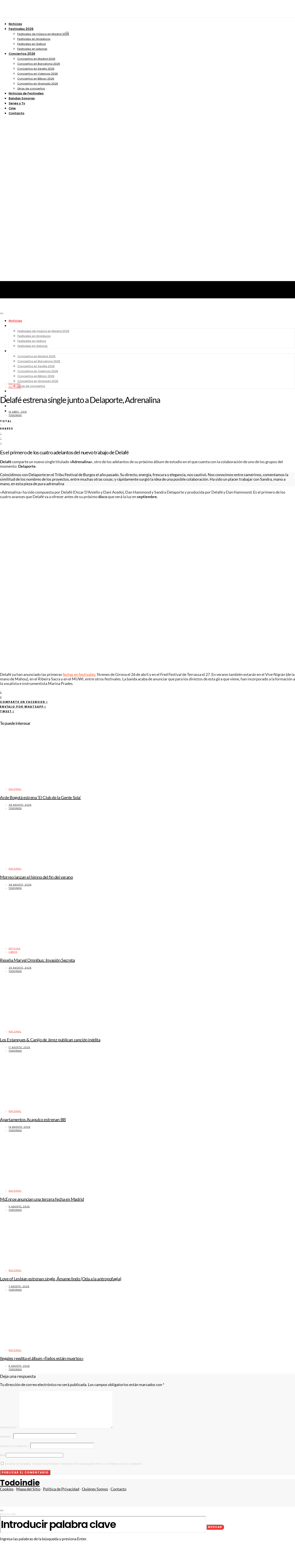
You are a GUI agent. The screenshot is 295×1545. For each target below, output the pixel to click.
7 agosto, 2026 (19, 1286)
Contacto (16, 113)
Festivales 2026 (21, 29)
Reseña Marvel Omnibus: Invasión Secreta (37, 960)
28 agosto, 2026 (20, 805)
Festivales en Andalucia (33, 39)
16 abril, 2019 (18, 412)
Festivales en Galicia (31, 44)
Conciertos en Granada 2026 (37, 84)
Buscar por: (8, 1514)
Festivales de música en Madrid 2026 (43, 34)
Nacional (15, 387)
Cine (12, 108)
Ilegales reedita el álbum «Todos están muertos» (41, 1358)
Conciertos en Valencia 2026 (37, 74)
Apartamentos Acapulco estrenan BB (33, 1119)
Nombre (6, 1436)
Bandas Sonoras (22, 98)
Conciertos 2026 (22, 54)
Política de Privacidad (61, 1489)
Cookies (7, 1489)
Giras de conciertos (31, 89)
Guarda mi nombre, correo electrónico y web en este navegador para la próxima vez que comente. (73, 1464)
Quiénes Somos (95, 1489)
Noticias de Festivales (26, 93)
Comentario (9, 1427)
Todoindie (15, 415)
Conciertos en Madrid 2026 (36, 59)
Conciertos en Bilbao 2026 (35, 79)
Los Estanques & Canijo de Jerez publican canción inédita (50, 1039)
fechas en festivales (79, 674)
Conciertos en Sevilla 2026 (35, 69)
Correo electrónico (15, 1446)
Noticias (15, 24)
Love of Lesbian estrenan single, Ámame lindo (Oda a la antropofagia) (60, 1278)
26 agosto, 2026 (20, 967)
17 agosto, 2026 (19, 1047)
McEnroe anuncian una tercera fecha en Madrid (42, 1199)
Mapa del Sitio (28, 1489)
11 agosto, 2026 (19, 1206)
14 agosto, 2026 (19, 1127)
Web (2, 1455)
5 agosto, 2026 (19, 1366)
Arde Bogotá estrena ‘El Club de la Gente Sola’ (40, 797)
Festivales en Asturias (32, 49)
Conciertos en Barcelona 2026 (38, 64)
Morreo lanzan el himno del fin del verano (36, 876)
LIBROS (13, 952)
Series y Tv (17, 103)
